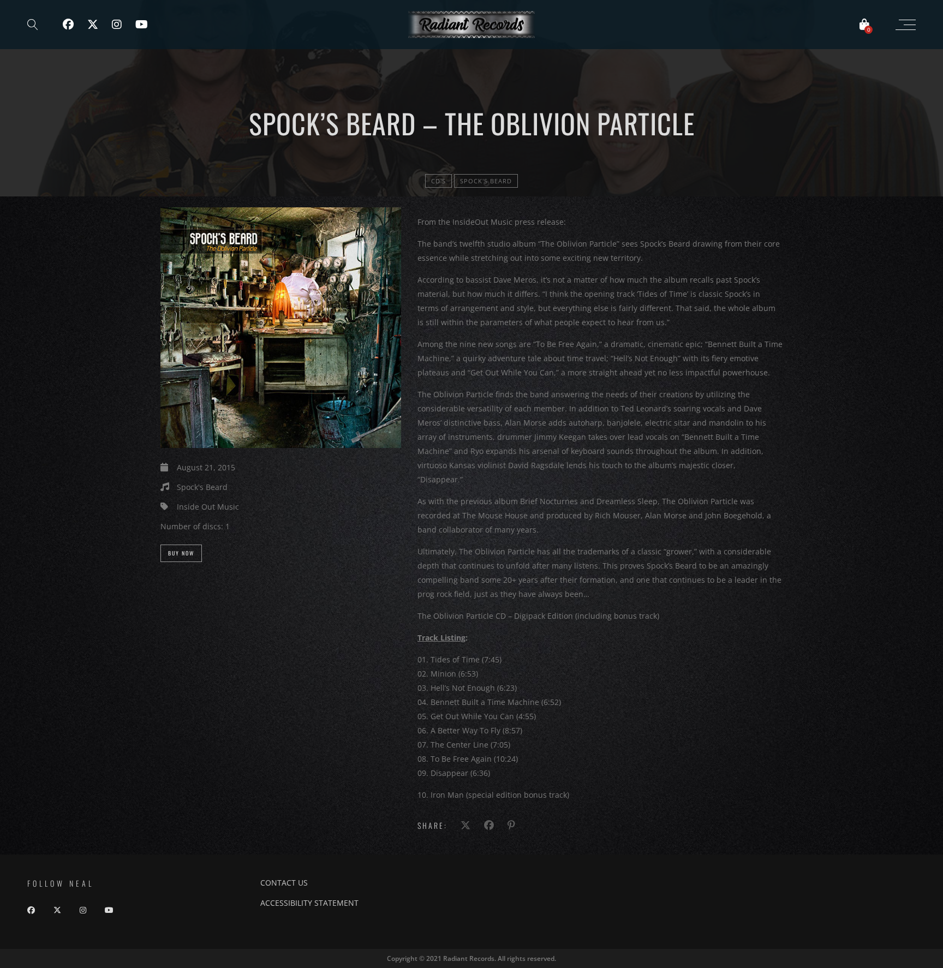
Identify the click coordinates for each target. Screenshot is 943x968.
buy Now (181, 553)
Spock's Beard (486, 181)
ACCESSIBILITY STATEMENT (309, 903)
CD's (438, 181)
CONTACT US (284, 882)
